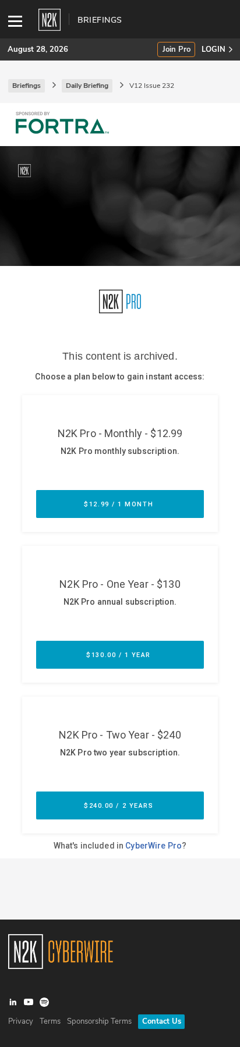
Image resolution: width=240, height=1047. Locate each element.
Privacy (20, 1021)
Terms (50, 1021)
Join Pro (176, 50)
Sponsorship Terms (99, 1021)
